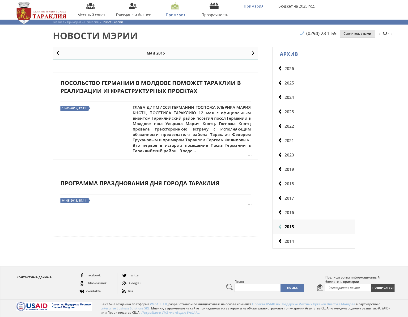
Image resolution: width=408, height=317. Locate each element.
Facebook (94, 275)
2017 (289, 198)
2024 (289, 97)
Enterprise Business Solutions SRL (125, 308)
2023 (289, 111)
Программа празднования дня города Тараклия (139, 183)
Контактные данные (34, 277)
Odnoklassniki (97, 283)
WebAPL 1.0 (158, 304)
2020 (289, 155)
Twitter (134, 275)
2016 (289, 212)
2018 (289, 183)
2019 (289, 169)
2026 (289, 68)
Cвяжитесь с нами (357, 33)
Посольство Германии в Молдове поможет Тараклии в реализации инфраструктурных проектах (150, 87)
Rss (130, 291)
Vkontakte (93, 291)
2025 (289, 83)
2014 (289, 241)
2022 (289, 126)
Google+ (135, 283)
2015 (289, 227)
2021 (289, 140)
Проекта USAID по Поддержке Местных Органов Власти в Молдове (303, 304)
